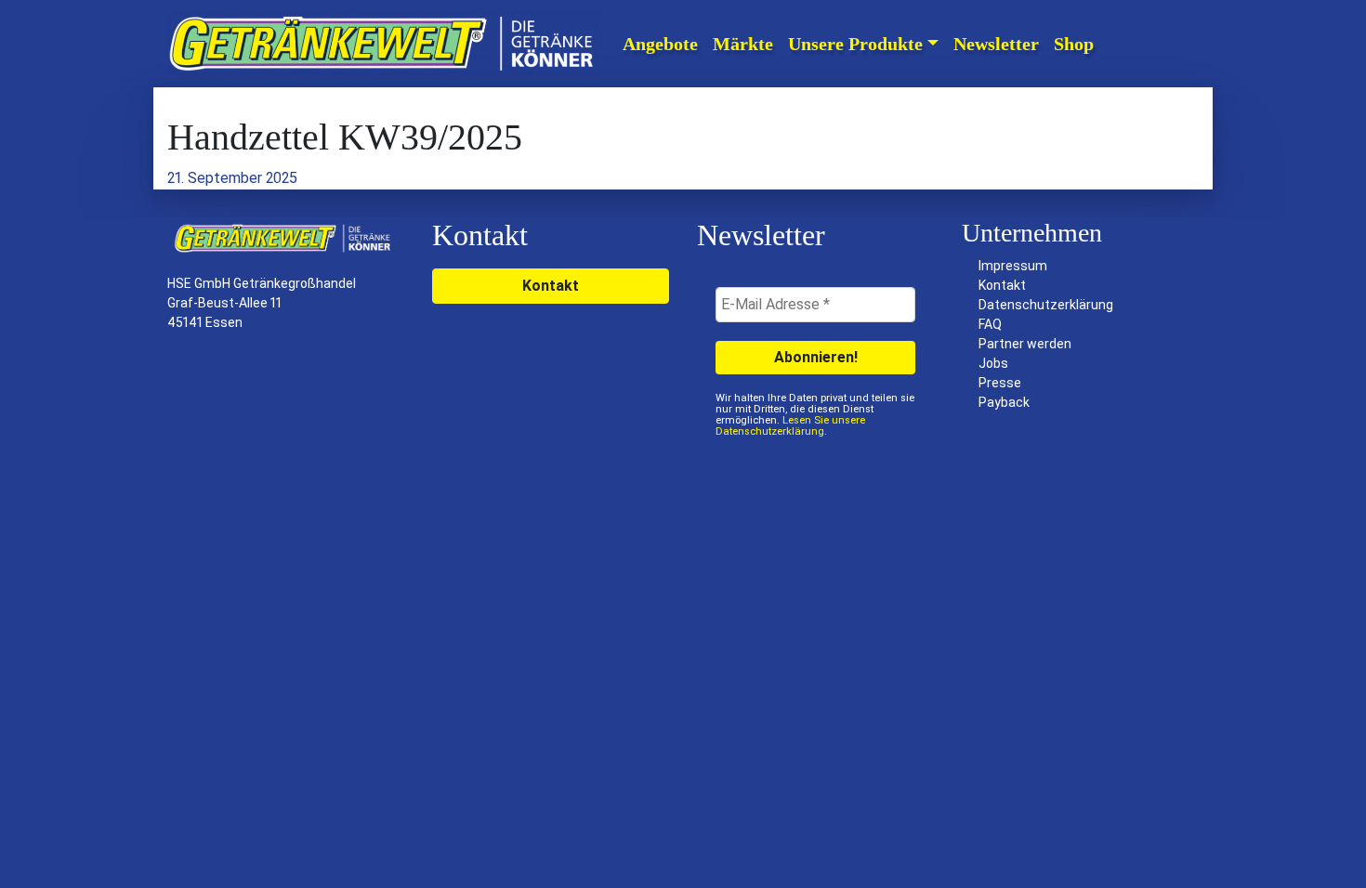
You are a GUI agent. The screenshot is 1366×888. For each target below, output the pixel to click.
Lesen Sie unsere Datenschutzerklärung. (790, 425)
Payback (1004, 402)
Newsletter (996, 43)
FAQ (990, 324)
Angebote (660, 43)
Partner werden (1025, 343)
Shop (1074, 43)
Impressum (1013, 265)
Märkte (743, 43)
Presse (1000, 382)
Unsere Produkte (855, 43)
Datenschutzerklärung (1046, 304)
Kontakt (550, 285)
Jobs (993, 363)
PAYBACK (1152, 43)
